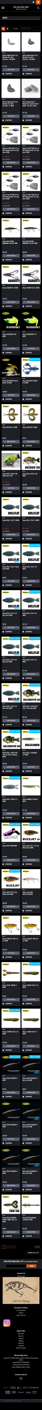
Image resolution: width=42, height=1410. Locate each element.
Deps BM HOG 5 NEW (30, 427)
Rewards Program (21, 1348)
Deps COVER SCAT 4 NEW (30, 1033)
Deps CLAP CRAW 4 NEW (9, 986)
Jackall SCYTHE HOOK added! (21, 1364)
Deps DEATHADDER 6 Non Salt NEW (30, 1172)
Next (36, 1247)
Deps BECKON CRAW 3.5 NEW (30, 382)
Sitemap (19, 1401)
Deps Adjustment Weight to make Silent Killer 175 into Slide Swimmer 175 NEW (31, 104)
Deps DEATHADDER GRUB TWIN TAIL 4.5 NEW (10, 1220)
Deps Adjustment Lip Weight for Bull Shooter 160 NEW (10, 57)
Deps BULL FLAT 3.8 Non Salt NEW (10, 614)
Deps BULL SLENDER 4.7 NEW (30, 754)
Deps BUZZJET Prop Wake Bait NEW (10, 893)
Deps (4, 53)
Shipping (21, 1341)
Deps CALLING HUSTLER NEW (28, 893)
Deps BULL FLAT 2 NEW (11, 520)
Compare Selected (33, 1253)
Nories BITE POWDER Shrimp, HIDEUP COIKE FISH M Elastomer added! (21, 1359)
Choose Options (11, 162)
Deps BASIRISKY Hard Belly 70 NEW (10, 382)
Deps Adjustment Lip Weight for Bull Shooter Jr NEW (10, 104)
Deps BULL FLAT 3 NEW (31, 520)
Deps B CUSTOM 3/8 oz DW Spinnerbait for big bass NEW (11, 197)
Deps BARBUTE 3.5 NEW (31, 288)
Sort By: (15, 28)
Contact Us (21, 1343)
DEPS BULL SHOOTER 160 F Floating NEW (30, 707)
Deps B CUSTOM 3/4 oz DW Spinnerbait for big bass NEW (31, 150)
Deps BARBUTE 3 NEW (10, 288)
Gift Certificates (21, 1310)
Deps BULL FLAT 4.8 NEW (30, 614)
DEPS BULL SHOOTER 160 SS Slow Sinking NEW (10, 755)
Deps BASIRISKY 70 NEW (29, 335)
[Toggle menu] (3, 7)
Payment (21, 1338)
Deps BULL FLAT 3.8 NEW (30, 568)
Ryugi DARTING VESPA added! (21, 1362)
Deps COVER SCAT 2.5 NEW (30, 986)
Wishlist (21, 1313)
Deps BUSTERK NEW (10, 846)
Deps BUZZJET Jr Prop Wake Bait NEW (31, 847)
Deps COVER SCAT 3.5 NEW (10, 1033)
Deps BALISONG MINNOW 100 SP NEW (10, 242)
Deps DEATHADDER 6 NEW (10, 1172)
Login (18, 1315)
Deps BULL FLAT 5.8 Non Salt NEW (10, 707)
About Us (21, 1336)
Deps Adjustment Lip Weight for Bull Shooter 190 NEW (30, 57)
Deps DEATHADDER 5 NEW (10, 1126)
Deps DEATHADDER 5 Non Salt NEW (30, 1126)
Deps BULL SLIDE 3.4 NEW (10, 800)
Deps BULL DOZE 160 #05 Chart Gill (10, 475)
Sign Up (23, 1315)
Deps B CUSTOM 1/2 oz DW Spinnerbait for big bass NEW (11, 150)
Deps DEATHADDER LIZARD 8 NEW (29, 1219)
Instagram (21, 1345)
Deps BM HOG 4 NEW (10, 427)
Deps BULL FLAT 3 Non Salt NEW (11, 568)
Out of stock (11, 69)
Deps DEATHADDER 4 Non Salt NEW (30, 1079)
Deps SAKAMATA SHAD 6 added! (21, 1367)
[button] (21, 1323)
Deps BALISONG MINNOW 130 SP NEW (30, 242)
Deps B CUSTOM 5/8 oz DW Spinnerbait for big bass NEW (31, 197)
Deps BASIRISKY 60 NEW (9, 335)
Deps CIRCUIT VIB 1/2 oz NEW (10, 940)
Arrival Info (21, 1333)
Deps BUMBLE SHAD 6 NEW (30, 800)
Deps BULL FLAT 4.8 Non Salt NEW (10, 661)
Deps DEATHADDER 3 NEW (10, 1079)
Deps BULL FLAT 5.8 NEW (30, 661)
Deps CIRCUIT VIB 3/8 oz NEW (30, 940)
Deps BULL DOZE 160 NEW (30, 475)
